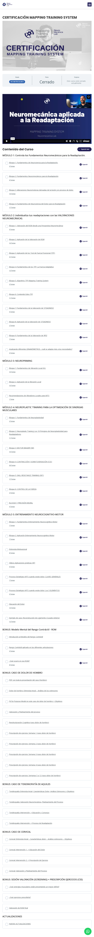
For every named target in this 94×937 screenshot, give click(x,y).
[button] (90, 4)
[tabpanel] (47, 116)
